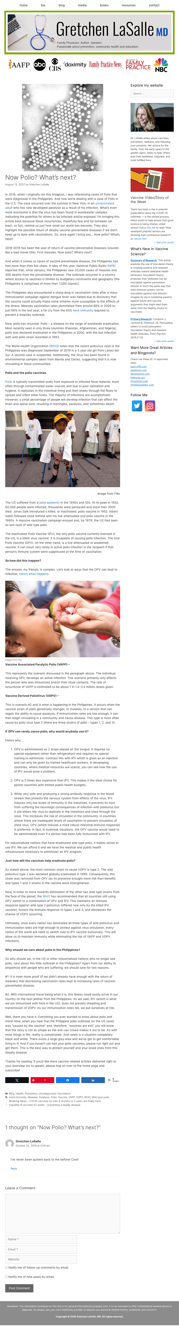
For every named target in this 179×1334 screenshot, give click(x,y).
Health (19, 1093)
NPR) (112, 266)
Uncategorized (47, 1093)
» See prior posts (164, 242)
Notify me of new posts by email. (31, 1277)
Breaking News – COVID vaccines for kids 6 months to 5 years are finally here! (55, 1101)
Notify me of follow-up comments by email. (38, 1267)
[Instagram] (150, 405)
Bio (43, 5)
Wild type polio (100, 1097)
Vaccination (64, 1093)
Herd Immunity (17, 1097)
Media (82, 5)
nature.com (140, 238)
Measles (33, 1097)
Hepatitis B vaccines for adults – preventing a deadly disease (44, 1104)
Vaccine (62, 1097)
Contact (154, 5)
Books (104, 5)
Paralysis (44, 1097)
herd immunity (83, 310)
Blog (62, 5)
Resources (129, 5)
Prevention (31, 1093)
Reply (14, 1168)
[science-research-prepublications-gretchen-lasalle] (152, 180)
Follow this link (147, 227)
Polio (8, 381)
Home (24, 5)
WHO (54, 346)
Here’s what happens (34, 574)
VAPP (72, 1097)
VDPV (79, 1097)
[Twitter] (137, 405)
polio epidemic (49, 502)
